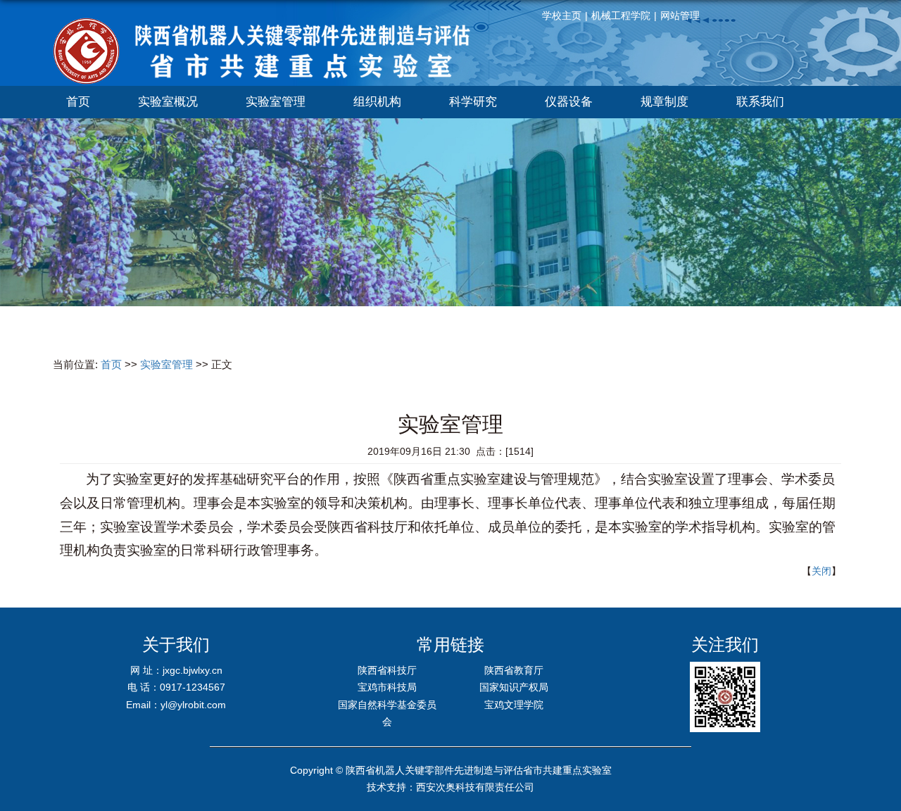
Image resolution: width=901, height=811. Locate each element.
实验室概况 (168, 101)
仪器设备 (569, 101)
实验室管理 (275, 101)
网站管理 (680, 15)
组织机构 (377, 101)
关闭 (821, 571)
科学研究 (473, 101)
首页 (78, 101)
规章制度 (664, 101)
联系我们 (760, 101)
